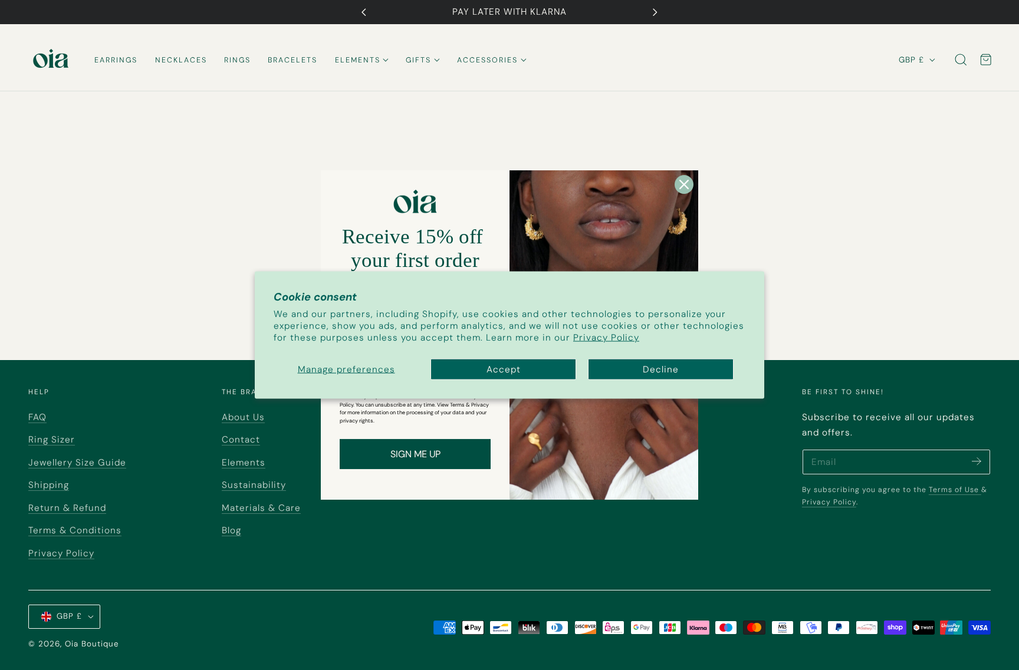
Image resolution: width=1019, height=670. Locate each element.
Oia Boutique (92, 644)
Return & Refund (67, 508)
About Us (243, 417)
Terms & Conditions (74, 530)
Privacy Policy (606, 338)
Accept (504, 369)
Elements (243, 462)
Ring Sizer (51, 439)
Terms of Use (955, 489)
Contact (241, 439)
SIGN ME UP (415, 454)
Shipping (48, 485)
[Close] (684, 184)
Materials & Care (261, 508)
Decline (661, 369)
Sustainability (254, 485)
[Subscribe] (976, 461)
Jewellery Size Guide (77, 462)
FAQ (37, 417)
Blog (231, 530)
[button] (961, 60)
